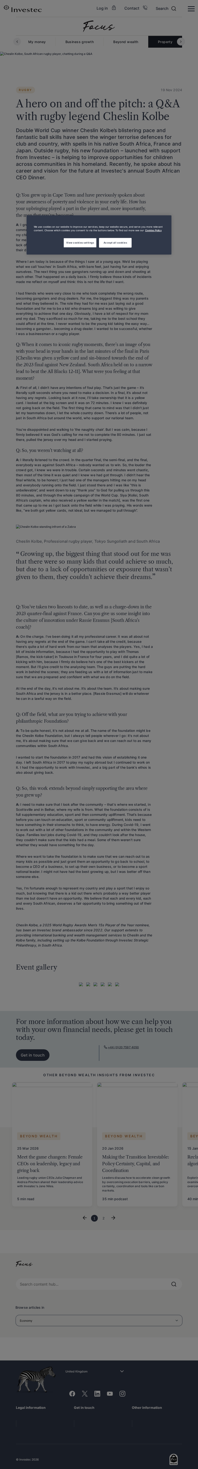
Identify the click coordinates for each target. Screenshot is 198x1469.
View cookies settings (80, 242)
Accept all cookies (115, 242)
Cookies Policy (153, 230)
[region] (99, 235)
